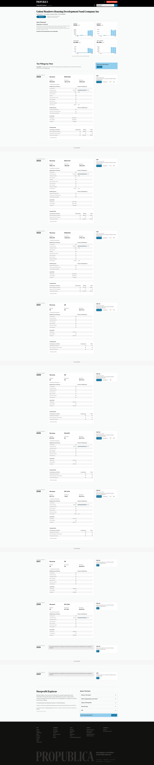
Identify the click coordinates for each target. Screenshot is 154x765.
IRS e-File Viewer (49, 707)
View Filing (99, 81)
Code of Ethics (99, 759)
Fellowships (39, 742)
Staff (37, 734)
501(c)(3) (46, 24)
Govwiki (37, 709)
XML (114, 81)
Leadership (38, 732)
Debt (54, 735)
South (71, 732)
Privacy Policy (112, 759)
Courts (54, 732)
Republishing (105, 759)
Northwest (72, 731)
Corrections (89, 732)
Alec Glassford (48, 702)
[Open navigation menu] (105, 2)
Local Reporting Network (75, 737)
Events (37, 739)
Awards (38, 737)
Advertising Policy (99, 761)
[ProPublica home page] (65, 756)
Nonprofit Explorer (41, 5)
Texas (71, 735)
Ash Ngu (53, 702)
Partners (38, 735)
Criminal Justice (56, 734)
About (37, 729)
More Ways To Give (107, 731)
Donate (104, 729)
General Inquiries (90, 729)
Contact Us (99, 66)
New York (50, 5)
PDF (110, 81)
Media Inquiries (90, 735)
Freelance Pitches (91, 734)
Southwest (72, 734)
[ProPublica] (42, 2)
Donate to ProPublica (112, 1)
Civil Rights (55, 731)
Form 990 (38, 66)
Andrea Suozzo (41, 702)
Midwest (72, 729)
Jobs (37, 740)
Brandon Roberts (61, 702)
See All (54, 737)
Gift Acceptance (108, 761)
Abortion (55, 729)
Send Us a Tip (90, 731)
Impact (38, 731)
